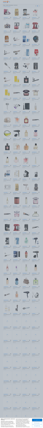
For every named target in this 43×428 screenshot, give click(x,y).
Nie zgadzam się (37, 425)
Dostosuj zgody (36, 422)
